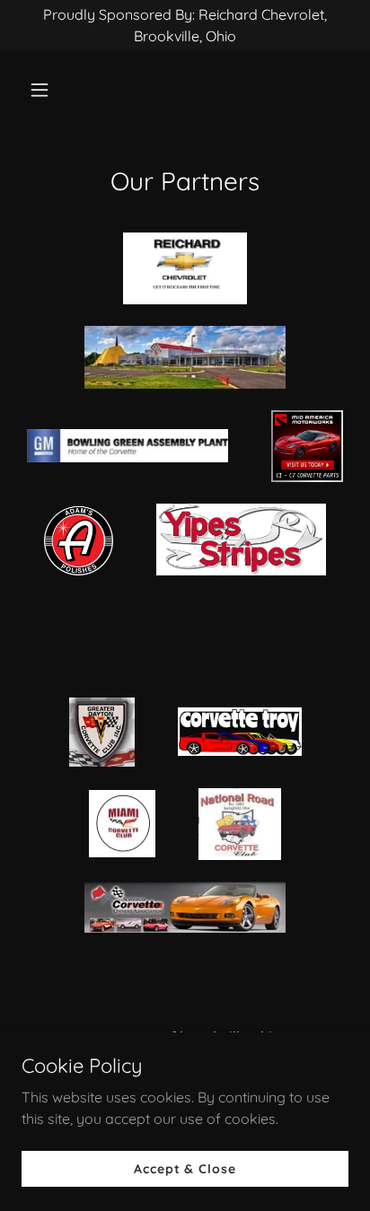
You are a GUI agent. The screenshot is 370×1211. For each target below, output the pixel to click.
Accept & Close (184, 1168)
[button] (46, 90)
